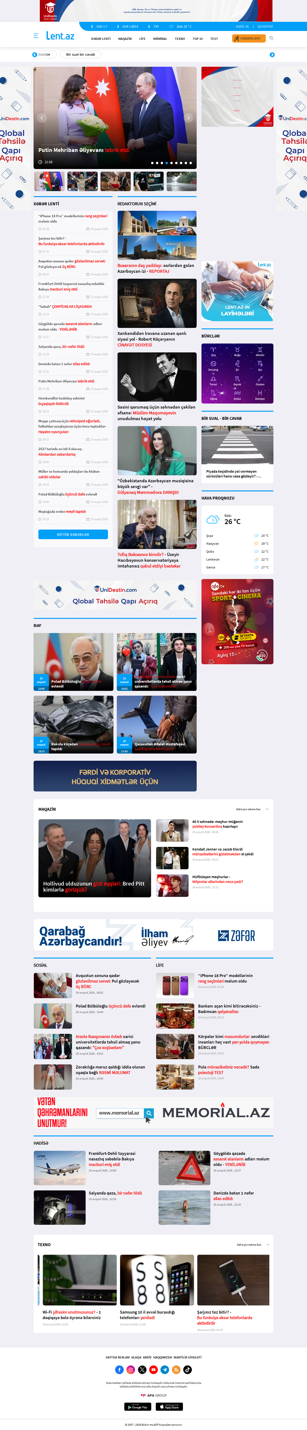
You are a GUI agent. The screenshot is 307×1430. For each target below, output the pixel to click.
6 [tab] (176, 163)
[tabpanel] (115, 118)
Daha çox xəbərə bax (248, 809)
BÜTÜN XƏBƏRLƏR (73, 534)
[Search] (271, 38)
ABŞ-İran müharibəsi (148, 54)
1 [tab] (152, 163)
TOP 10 (198, 38)
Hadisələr (46, 54)
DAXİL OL (242, 26)
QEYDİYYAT (265, 26)
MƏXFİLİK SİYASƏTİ (187, 1357)
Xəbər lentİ (101, 38)
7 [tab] (181, 163)
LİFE (142, 38)
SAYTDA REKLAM (118, 1357)
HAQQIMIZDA (162, 1357)
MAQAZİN (125, 38)
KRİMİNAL (160, 38)
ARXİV (147, 1357)
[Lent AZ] (60, 36)
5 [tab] (171, 163)
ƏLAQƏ (136, 1357)
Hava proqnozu (194, 54)
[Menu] (36, 36)
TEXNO (180, 38)
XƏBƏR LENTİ (46, 203)
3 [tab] (162, 163)
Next (272, 55)
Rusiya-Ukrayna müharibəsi (92, 54)
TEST (214, 38)
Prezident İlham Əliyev (241, 54)
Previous (35, 55)
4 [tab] (166, 163)
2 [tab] (157, 163)
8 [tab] (186, 163)
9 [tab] (190, 163)
